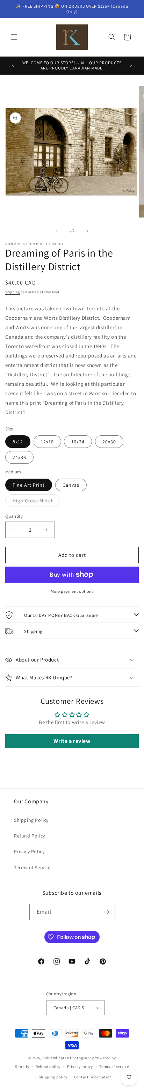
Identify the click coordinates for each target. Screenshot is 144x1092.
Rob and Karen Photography (68, 1057)
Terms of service (114, 1066)
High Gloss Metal (36, 502)
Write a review (71, 741)
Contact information (93, 1077)
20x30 (109, 441)
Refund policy (48, 1066)
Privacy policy (80, 1066)
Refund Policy (29, 836)
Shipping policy (53, 1077)
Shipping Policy (31, 820)
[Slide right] (87, 230)
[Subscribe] (107, 912)
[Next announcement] (131, 65)
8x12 (18, 441)
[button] (14, 37)
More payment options (72, 591)
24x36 (19, 457)
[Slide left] (56, 230)
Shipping (12, 292)
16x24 (78, 441)
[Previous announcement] (13, 65)
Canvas (71, 485)
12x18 (47, 441)
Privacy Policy (29, 851)
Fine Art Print (29, 485)
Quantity (14, 516)
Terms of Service (32, 867)
